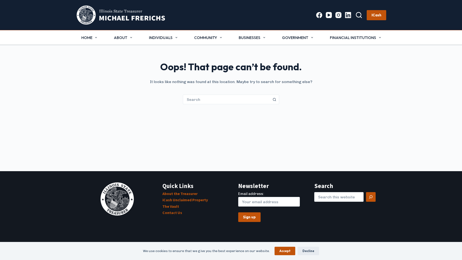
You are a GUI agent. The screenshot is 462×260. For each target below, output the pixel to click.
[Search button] (274, 99)
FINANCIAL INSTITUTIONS (353, 37)
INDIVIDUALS (161, 37)
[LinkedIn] (348, 15)
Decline (308, 251)
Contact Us (172, 212)
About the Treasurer (180, 193)
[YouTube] (329, 15)
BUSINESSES (249, 37)
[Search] (359, 15)
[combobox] (226, 99)
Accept (284, 251)
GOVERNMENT (295, 37)
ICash (376, 15)
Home (86, 37)
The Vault (170, 206)
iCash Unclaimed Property (185, 200)
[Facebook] (319, 15)
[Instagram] (338, 15)
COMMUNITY (205, 37)
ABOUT (120, 37)
